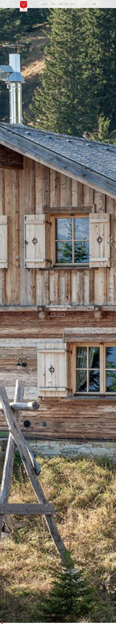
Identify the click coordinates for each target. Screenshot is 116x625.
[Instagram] (95, 4)
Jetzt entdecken (57, 315)
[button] (1, 310)
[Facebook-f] (93, 4)
